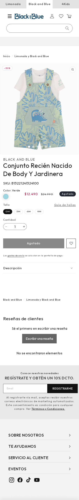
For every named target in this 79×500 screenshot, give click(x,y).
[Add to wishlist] (71, 243)
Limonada (13, 4)
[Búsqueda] (67, 28)
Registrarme (62, 388)
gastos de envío (16, 255)
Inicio (6, 56)
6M (30, 212)
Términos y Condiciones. (48, 408)
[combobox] (40, 28)
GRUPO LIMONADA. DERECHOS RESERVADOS (40, 496)
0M (8, 212)
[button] (9, 16)
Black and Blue (39, 4)
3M (19, 212)
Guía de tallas (65, 205)
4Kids (66, 4)
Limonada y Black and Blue (32, 56)
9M (40, 212)
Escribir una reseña (39, 338)
